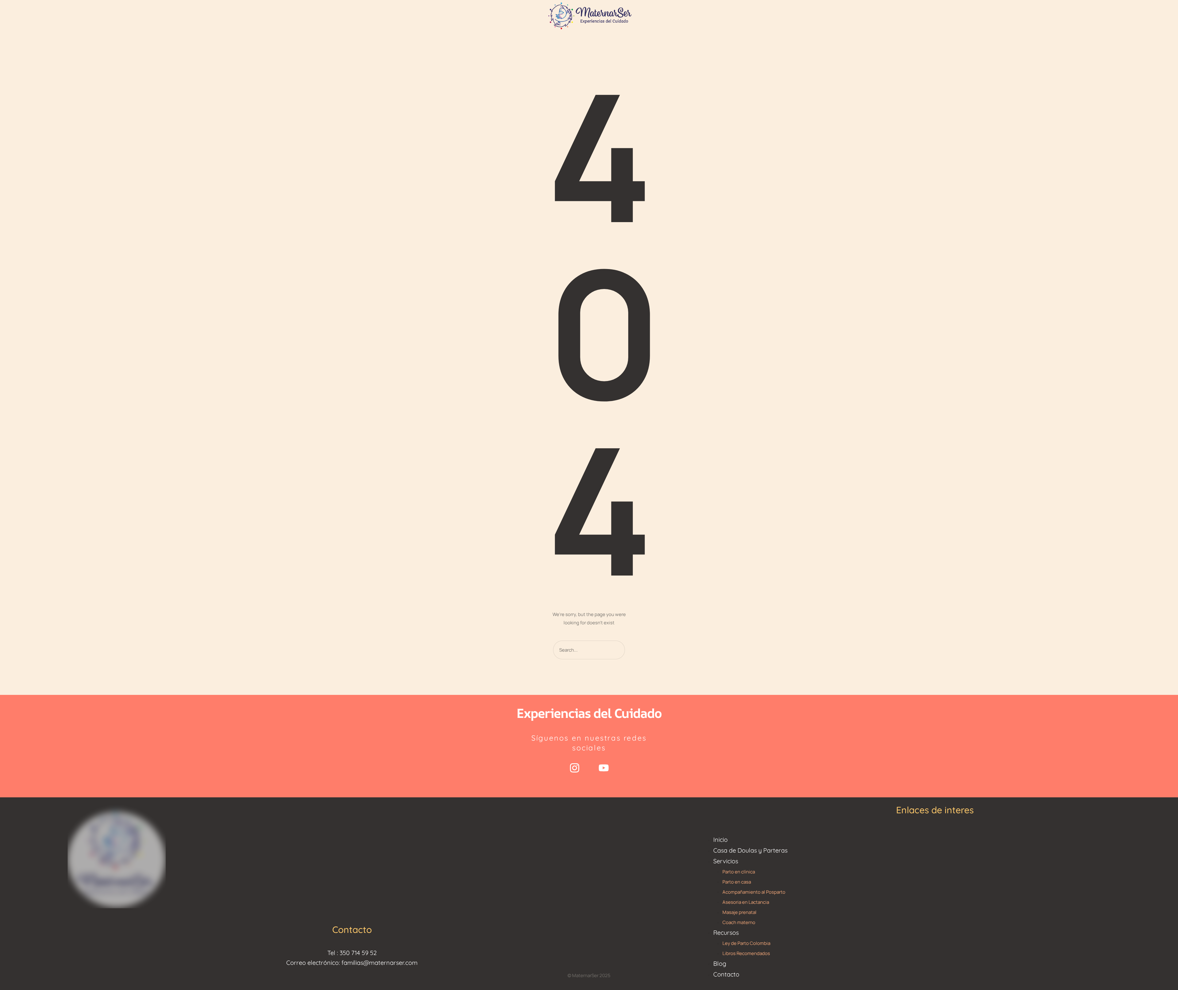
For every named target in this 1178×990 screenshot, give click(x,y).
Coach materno (738, 922)
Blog (719, 963)
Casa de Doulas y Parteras (750, 850)
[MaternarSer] (589, 15)
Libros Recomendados (746, 953)
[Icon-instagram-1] (574, 768)
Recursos (726, 932)
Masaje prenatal (739, 912)
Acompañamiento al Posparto (753, 892)
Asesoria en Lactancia (745, 902)
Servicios (725, 861)
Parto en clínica (738, 872)
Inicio (720, 839)
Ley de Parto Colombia (746, 943)
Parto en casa (736, 882)
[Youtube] (604, 768)
